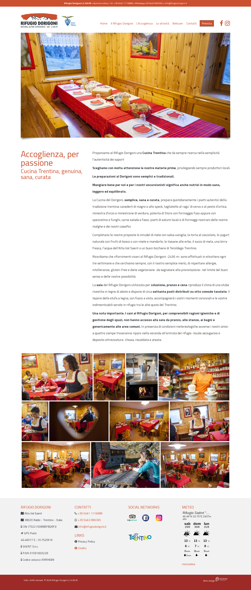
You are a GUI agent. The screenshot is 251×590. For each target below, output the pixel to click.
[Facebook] (221, 23)
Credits (82, 548)
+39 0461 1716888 (89, 513)
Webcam (177, 23)
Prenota (207, 23)
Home (103, 23)
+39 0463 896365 (89, 520)
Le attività (162, 23)
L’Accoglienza (144, 23)
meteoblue (188, 564)
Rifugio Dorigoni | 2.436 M (65, 580)
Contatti (191, 23)
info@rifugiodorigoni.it (176, 3)
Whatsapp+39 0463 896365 (149, 3)
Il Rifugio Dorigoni (122, 23)
